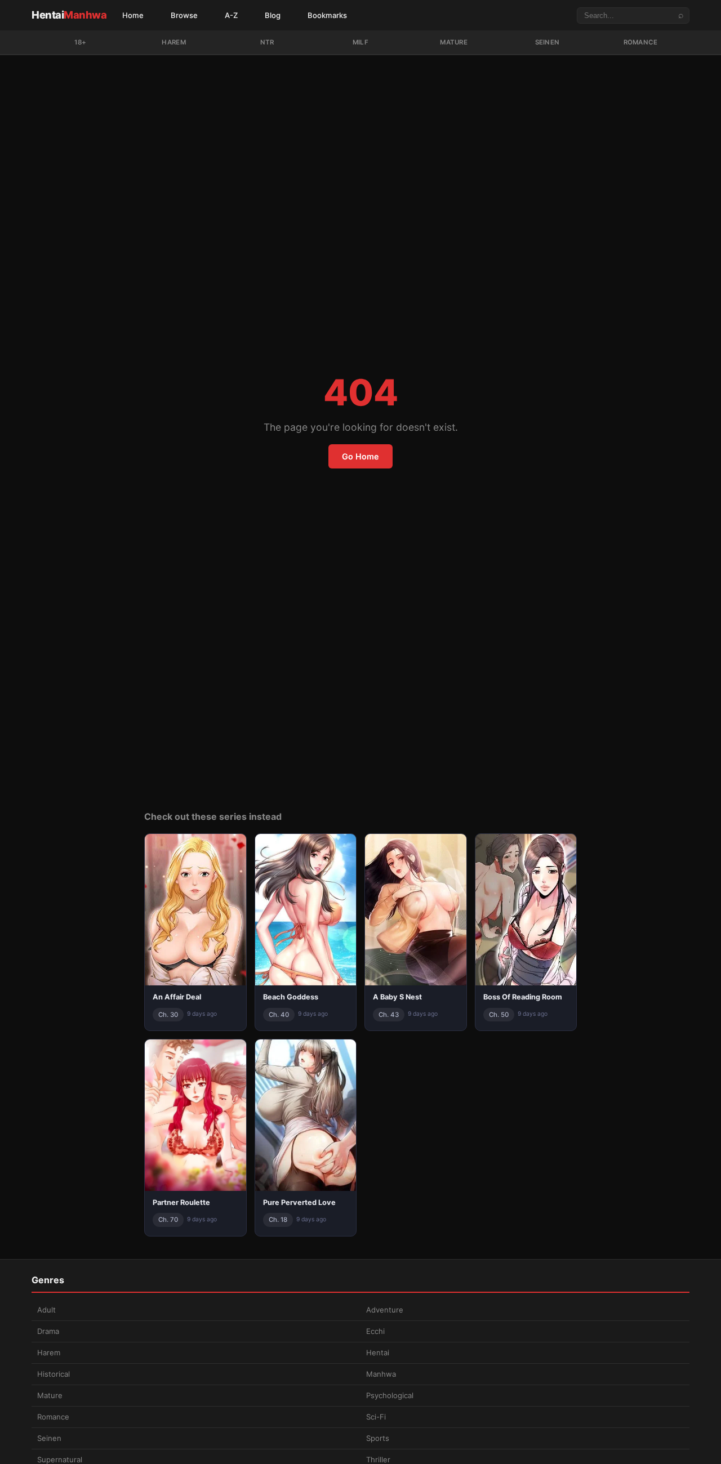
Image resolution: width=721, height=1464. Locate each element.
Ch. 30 (168, 1015)
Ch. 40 (279, 1015)
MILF (360, 42)
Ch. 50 (499, 1015)
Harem (174, 42)
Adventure (384, 1309)
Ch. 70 (168, 1220)
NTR (267, 42)
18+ (80, 42)
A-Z (231, 15)
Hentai (69, 14)
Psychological (389, 1395)
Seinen (547, 42)
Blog (273, 15)
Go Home (360, 456)
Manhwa (381, 1373)
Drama (48, 1331)
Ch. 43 (389, 1015)
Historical (53, 1373)
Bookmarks (327, 15)
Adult (46, 1309)
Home (133, 15)
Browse (184, 15)
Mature (454, 42)
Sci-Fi (376, 1416)
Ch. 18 (278, 1220)
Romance (641, 42)
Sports (377, 1438)
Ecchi (375, 1331)
